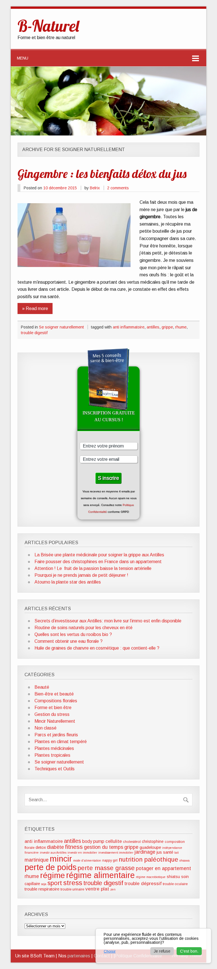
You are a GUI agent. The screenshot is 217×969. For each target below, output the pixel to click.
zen (113, 889)
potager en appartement (163, 868)
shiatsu (173, 876)
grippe (167, 327)
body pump (93, 841)
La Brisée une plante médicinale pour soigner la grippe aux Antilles (99, 554)
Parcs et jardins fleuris (56, 734)
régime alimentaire (100, 875)
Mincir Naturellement (54, 721)
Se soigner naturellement (61, 327)
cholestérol (132, 842)
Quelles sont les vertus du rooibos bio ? (73, 634)
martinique (37, 860)
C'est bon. (189, 951)
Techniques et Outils (54, 768)
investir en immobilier (82, 852)
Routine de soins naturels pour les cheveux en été (83, 627)
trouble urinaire (72, 889)
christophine (153, 841)
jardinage (144, 852)
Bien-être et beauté (54, 694)
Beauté (41, 687)
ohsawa (184, 860)
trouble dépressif (143, 883)
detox (41, 847)
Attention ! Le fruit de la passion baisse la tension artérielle (92, 568)
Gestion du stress (52, 714)
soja (43, 884)
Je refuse (162, 951)
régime (52, 875)
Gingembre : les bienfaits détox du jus (102, 173)
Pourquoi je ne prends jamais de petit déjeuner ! (81, 575)
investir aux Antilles (53, 852)
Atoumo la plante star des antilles (67, 582)
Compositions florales (55, 700)
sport (54, 883)
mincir (61, 858)
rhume (180, 327)
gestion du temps (103, 847)
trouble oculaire (175, 884)
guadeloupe (150, 847)
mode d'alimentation (87, 860)
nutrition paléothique (148, 859)
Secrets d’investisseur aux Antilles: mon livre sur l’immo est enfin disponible (107, 620)
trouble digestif (34, 332)
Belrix (95, 188)
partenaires (79, 955)
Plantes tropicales (52, 755)
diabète (55, 847)
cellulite (113, 841)
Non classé (45, 728)
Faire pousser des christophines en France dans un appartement (98, 561)
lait (176, 852)
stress (72, 883)
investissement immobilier (115, 852)
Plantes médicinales (54, 748)
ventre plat (97, 889)
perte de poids (51, 867)
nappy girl (110, 860)
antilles (153, 327)
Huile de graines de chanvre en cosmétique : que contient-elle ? (96, 648)
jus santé (165, 852)
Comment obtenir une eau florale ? (68, 641)
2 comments (118, 188)
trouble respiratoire (42, 889)
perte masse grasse (106, 868)
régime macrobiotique (151, 877)
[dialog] (153, 945)
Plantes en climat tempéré (60, 741)
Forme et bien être (52, 707)
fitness (74, 846)
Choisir (110, 951)
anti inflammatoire (128, 327)
